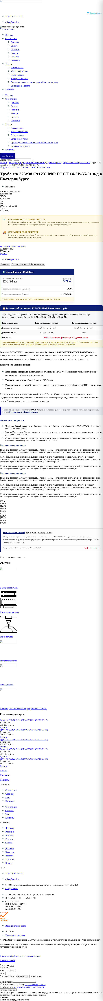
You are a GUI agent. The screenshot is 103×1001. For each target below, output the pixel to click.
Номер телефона (8, 970)
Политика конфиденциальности (14, 951)
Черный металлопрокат (34, 162)
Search (3, 160)
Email (2, 973)
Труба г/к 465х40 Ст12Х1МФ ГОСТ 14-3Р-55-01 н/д (24, 739)
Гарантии (15, 49)
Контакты (9, 89)
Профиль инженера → (92, 548)
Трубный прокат (53, 162)
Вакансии (15, 60)
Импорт (14, 53)
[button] (5, 722)
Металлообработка (19, 71)
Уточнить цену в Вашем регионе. (23, 412)
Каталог (3, 771)
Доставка (15, 42)
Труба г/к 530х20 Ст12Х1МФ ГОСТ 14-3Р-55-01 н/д (24, 730)
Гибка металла (17, 75)
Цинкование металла (20, 86)
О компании (11, 38)
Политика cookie (7, 960)
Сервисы (9, 794)
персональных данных (35, 984)
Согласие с (23, 987)
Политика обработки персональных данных (20, 956)
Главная (9, 35)
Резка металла (17, 67)
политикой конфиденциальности (29, 987)
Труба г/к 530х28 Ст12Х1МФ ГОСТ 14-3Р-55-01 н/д (24, 720)
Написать (4, 780)
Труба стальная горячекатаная (76, 162)
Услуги (8, 64)
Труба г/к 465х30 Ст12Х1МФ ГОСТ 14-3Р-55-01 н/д (24, 749)
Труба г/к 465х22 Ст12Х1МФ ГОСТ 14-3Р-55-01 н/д (24, 759)
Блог (7, 797)
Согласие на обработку (24, 984)
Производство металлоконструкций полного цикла (34, 82)
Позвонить (5, 775)
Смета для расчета (8, 976)
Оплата (14, 46)
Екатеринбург (15, 162)
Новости (15, 57)
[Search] (33, 160)
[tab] (5, 264)
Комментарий (6, 982)
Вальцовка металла (19, 78)
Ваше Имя (5, 968)
